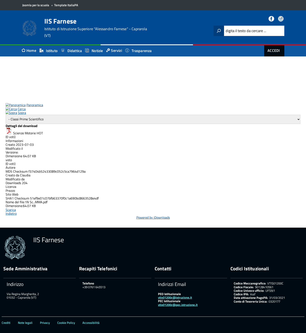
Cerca (22, 108)
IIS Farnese (95, 28)
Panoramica (34, 104)
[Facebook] (272, 19)
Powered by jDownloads (153, 217)
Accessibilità (91, 322)
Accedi (273, 50)
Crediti (6, 322)
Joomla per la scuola (35, 5)
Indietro (11, 213)
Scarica (11, 209)
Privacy (45, 322)
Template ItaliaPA (66, 5)
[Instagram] (281, 19)
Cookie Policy (66, 322)
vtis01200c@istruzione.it (175, 297)
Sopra (22, 112)
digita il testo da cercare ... (246, 31)
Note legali (25, 322)
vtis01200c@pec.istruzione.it (178, 304)
